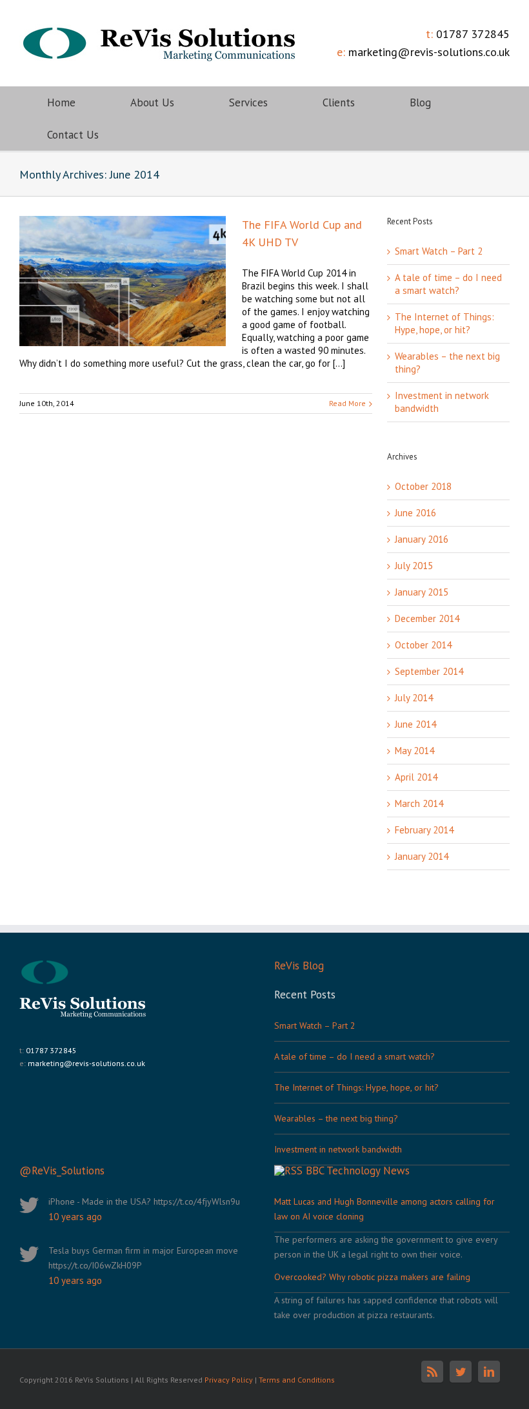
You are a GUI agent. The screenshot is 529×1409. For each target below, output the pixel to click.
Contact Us (73, 135)
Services (248, 102)
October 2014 (423, 645)
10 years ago (75, 1216)
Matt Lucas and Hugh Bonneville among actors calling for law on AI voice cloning (384, 1209)
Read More (347, 403)
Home (61, 102)
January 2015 (421, 592)
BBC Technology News (358, 1170)
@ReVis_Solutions (62, 1170)
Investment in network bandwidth (338, 1149)
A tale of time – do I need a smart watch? (448, 283)
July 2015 (414, 565)
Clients (339, 102)
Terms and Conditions (297, 1380)
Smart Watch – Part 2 (439, 251)
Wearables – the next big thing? (336, 1118)
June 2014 (415, 724)
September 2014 (429, 671)
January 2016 (421, 539)
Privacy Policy (229, 1380)
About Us (152, 102)
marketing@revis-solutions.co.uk (429, 51)
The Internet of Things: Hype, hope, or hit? (444, 323)
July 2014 (414, 698)
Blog (420, 102)
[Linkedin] (489, 1372)
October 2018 (423, 486)
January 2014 (421, 856)
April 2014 (416, 777)
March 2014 (419, 803)
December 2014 (427, 618)
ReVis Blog (299, 965)
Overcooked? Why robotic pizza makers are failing (372, 1277)
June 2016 (415, 513)
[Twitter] (461, 1372)
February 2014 (424, 830)
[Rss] (432, 1372)
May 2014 (414, 750)
